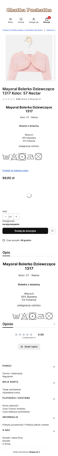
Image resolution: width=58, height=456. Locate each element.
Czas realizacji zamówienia (16, 411)
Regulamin (7, 376)
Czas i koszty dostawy (13, 408)
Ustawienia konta (11, 392)
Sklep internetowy (25, 452)
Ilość (4, 211)
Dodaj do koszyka (25, 230)
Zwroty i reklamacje (12, 373)
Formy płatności (10, 405)
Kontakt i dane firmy (12, 437)
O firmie (6, 444)
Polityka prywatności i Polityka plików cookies (25, 424)
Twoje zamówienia (11, 389)
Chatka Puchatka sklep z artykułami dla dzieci (22, 30)
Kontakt (6, 440)
